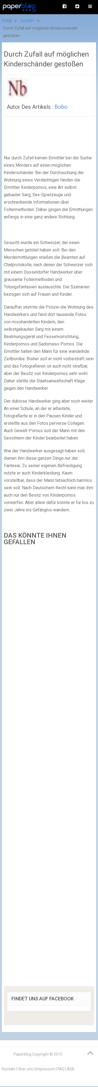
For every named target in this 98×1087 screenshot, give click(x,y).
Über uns (25, 1069)
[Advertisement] (49, 767)
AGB (71, 1069)
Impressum (45, 1069)
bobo (61, 107)
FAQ (61, 1069)
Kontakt (8, 1069)
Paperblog (22, 1054)
